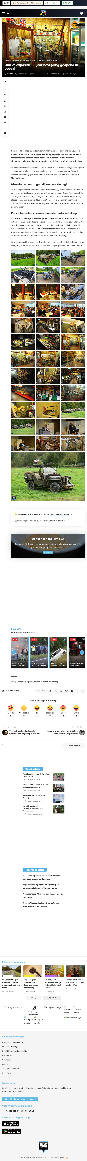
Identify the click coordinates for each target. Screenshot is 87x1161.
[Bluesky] (29, 1111)
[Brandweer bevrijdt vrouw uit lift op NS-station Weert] (75, 971)
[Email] (5, 122)
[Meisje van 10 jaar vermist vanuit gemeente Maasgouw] (58, 788)
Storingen (29, 976)
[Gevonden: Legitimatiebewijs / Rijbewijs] (58, 798)
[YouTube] (10, 1111)
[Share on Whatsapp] (5, 100)
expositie (30, 682)
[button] (4, 13)
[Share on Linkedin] (5, 106)
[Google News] (14, 1111)
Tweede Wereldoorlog (49, 682)
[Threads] (25, 1111)
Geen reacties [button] (74, 746)
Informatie (8, 976)
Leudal (37, 682)
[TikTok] (33, 1111)
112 (69, 976)
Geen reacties (55, 74)
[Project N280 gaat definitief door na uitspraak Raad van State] (11, 971)
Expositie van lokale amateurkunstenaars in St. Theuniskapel (33, 808)
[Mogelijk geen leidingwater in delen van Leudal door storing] (32, 971)
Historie (10, 74)
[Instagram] (18, 1111)
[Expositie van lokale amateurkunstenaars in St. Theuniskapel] (58, 809)
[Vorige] (14, 652)
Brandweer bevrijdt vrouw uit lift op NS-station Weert (75, 982)
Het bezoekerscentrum (47, 228)
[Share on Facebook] (5, 90)
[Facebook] (3, 1111)
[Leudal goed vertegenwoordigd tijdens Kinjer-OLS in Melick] (54, 971)
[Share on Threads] (5, 111)
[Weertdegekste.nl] (43, 13)
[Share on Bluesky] (5, 117)
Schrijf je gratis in (57, 521)
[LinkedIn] (22, 1111)
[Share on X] (5, 95)
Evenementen (51, 976)
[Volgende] (82, 652)
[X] (6, 1111)
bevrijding (22, 682)
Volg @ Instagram (33, 1013)
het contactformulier (60, 514)
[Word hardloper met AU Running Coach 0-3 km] (58, 777)
